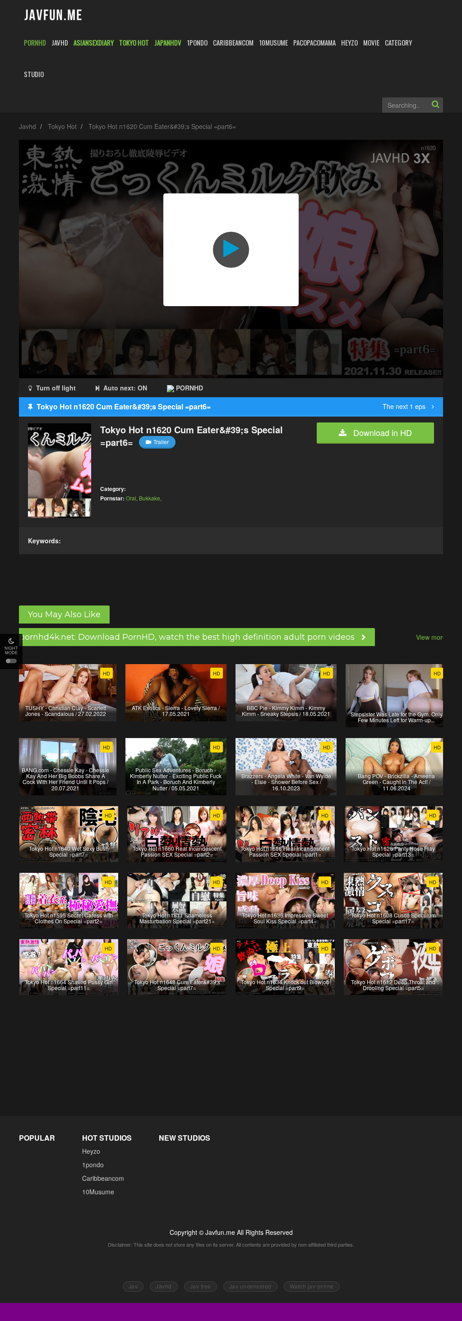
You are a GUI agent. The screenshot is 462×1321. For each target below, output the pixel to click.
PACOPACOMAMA (314, 42)
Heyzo (91, 1151)
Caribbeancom (103, 1178)
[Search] (435, 105)
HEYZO (349, 42)
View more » (434, 637)
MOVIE (371, 42)
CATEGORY (398, 42)
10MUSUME (273, 42)
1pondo (93, 1164)
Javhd (27, 126)
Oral (131, 498)
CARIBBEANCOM (233, 42)
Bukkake (149, 498)
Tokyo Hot (62, 126)
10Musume (98, 1191)
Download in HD (381, 432)
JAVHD (59, 42)
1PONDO (197, 42)
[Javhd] (53, 15)
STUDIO (34, 74)
